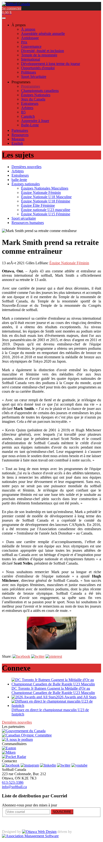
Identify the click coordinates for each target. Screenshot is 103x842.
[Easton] (9, 748)
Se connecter (11, 8)
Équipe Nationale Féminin (69, 263)
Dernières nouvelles (17, 722)
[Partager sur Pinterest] (54, 656)
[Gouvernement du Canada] (24, 731)
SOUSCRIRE (62, 812)
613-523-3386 (12, 782)
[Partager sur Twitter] (38, 656)
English (17, 143)
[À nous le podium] (17, 739)
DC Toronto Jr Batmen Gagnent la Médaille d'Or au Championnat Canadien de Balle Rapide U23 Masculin (53, 690)
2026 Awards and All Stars (76, 697)
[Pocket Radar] (14, 757)
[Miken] (9, 752)
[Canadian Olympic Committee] (27, 735)
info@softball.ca (14, 787)
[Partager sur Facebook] (21, 656)
